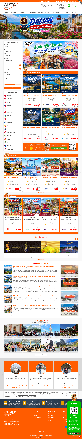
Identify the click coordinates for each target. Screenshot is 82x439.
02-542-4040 (62, 5)
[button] (80, 172)
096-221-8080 (71, 424)
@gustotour (73, 6)
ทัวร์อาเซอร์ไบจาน (51, 414)
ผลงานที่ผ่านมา (37, 419)
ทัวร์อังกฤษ (50, 420)
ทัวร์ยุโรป (26, 395)
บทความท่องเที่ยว (37, 417)
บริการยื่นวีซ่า (36, 420)
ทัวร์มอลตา (50, 419)
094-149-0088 (71, 426)
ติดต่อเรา (36, 414)
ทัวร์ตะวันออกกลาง (32, 395)
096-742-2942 (71, 427)
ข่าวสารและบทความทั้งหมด (9, 316)
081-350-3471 (62, 8)
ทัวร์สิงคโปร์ (50, 415)
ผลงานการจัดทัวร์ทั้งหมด (40, 354)
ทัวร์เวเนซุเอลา (51, 417)
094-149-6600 (71, 420)
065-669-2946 (62, 7)
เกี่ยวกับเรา (36, 415)
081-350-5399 (71, 421)
